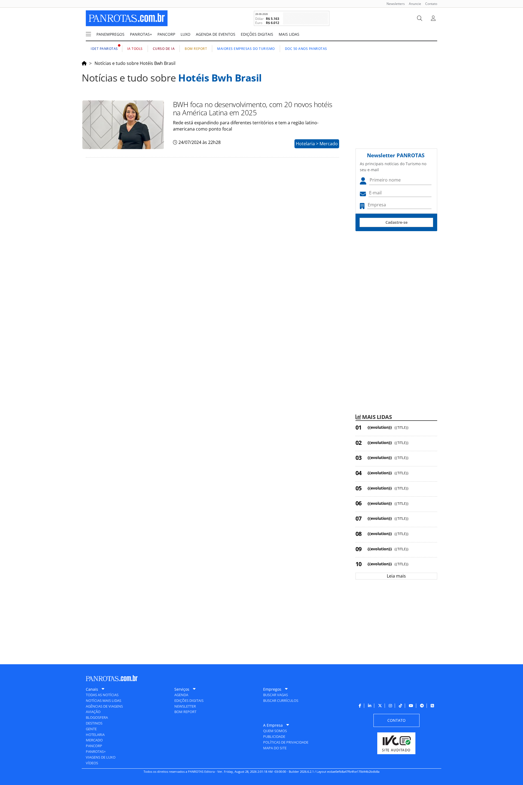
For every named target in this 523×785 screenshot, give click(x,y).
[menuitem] (393, 3)
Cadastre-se (396, 222)
